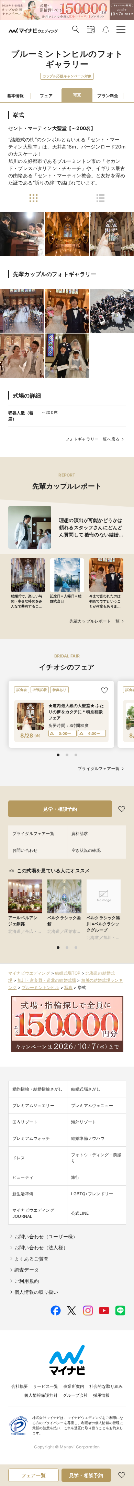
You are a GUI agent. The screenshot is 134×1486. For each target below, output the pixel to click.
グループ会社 (75, 1395)
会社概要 (19, 1386)
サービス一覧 (45, 1386)
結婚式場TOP (67, 973)
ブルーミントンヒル (40, 987)
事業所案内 (73, 1386)
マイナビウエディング (29, 973)
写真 (68, 987)
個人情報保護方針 (40, 1395)
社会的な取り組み (106, 1386)
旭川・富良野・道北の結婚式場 (47, 980)
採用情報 (101, 1395)
